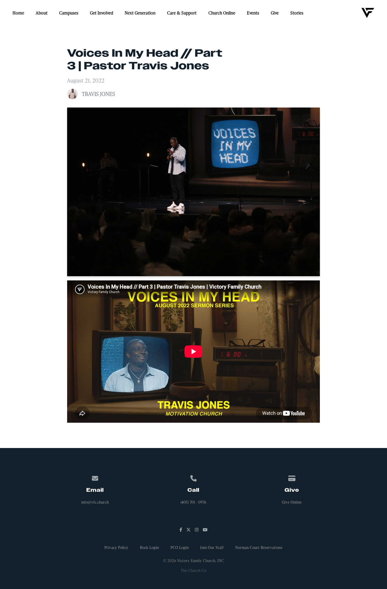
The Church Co (193, 570)
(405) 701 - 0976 (193, 502)
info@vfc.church (95, 502)
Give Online (292, 502)
